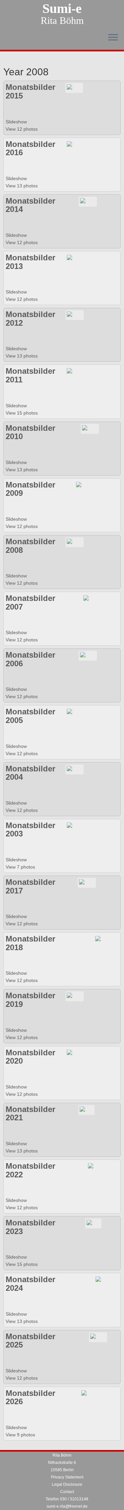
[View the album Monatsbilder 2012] (74, 314)
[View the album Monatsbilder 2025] (98, 1336)
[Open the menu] (113, 38)
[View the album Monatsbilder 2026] (88, 1393)
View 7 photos (21, 867)
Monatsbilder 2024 (30, 1283)
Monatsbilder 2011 (30, 375)
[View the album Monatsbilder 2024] (102, 1279)
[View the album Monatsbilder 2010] (90, 428)
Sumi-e (62, 9)
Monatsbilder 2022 (30, 1170)
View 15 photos (22, 413)
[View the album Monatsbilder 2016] (74, 144)
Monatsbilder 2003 (30, 829)
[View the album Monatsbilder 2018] (102, 939)
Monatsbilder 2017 (30, 886)
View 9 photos (21, 1434)
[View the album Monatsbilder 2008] (74, 542)
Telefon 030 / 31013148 (67, 1499)
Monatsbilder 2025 (30, 1340)
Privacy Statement (67, 1477)
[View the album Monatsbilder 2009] (84, 485)
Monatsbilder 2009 (30, 489)
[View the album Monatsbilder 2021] (86, 1109)
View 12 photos (22, 129)
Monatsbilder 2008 (30, 546)
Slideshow (16, 121)
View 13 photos (22, 185)
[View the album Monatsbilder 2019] (74, 996)
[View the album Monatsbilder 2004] (74, 768)
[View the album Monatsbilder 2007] (91, 598)
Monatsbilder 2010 (30, 432)
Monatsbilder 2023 (30, 1227)
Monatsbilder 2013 (30, 262)
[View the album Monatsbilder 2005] (74, 712)
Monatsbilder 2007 (30, 602)
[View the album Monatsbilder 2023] (93, 1223)
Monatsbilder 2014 (30, 205)
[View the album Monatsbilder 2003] (82, 825)
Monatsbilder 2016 (30, 148)
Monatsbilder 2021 (30, 1113)
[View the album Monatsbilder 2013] (74, 258)
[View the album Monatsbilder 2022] (96, 1166)
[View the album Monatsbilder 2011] (74, 371)
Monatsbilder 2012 (30, 318)
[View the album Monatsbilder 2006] (88, 655)
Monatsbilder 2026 (30, 1397)
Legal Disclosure (67, 1484)
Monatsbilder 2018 (30, 943)
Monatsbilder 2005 (30, 716)
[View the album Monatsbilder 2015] (74, 87)
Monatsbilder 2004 (30, 773)
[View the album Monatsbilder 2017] (87, 882)
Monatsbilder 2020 (30, 1057)
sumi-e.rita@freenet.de (67, 1506)
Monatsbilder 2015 (30, 91)
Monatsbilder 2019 (30, 1000)
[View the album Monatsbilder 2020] (74, 1052)
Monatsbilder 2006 (30, 659)
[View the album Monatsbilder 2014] (88, 201)
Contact (67, 1491)
